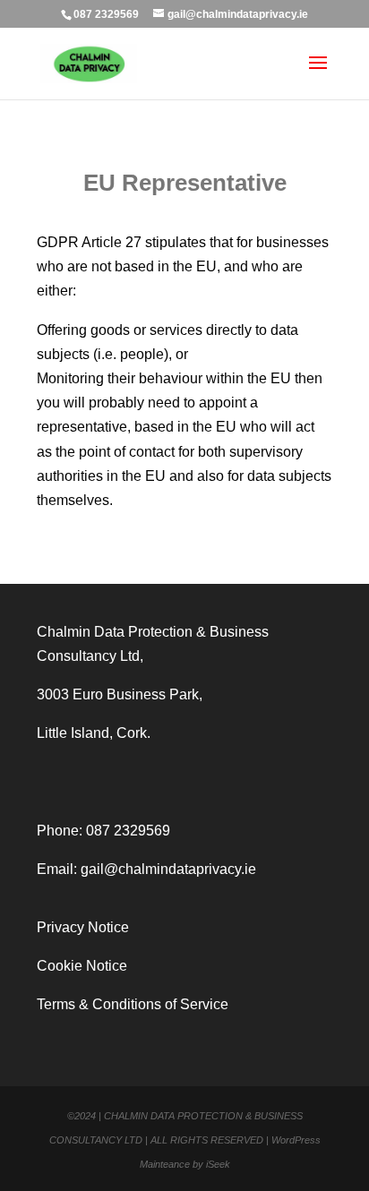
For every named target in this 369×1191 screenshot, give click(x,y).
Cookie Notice (82, 965)
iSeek (218, 1164)
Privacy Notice (83, 927)
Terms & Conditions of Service (132, 1004)
